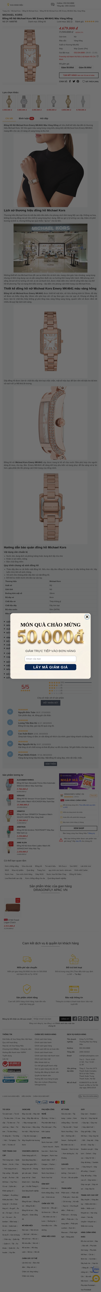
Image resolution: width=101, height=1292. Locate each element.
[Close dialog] (87, 616)
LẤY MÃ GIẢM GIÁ (50, 667)
